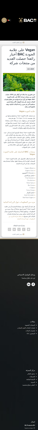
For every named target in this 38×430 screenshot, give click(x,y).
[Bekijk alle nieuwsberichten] (24, 42)
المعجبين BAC (31, 333)
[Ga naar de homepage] (27, 20)
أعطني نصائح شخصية (29, 385)
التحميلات (32, 377)
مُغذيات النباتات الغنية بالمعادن (26, 328)
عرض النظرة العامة (17, 42)
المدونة (33, 382)
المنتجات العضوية (30, 325)
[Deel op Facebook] (23, 229)
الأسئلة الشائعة (30, 379)
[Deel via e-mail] (28, 229)
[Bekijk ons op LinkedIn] (28, 284)
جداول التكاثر (31, 374)
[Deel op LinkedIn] (14, 229)
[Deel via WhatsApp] (9, 229)
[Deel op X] (19, 229)
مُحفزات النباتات (30, 331)
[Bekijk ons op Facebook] (33, 284)
